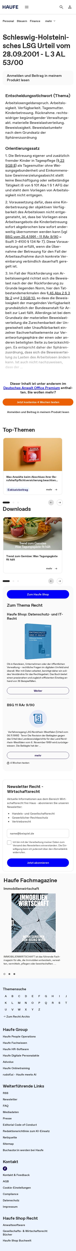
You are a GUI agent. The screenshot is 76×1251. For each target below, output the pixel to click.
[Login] (69, 7)
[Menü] (26, 7)
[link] (8, 21)
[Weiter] (60, 503)
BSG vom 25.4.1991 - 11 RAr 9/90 (31, 236)
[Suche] (61, 7)
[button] (38, 402)
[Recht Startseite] (11, 7)
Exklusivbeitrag (18, 489)
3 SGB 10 (27, 297)
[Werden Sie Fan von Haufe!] (5, 1168)
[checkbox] (9, 842)
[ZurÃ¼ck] (51, 502)
